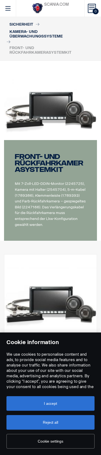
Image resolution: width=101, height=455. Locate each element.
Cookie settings (50, 441)
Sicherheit (21, 24)
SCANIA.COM (56, 4)
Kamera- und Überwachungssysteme (36, 34)
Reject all (50, 422)
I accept (50, 403)
